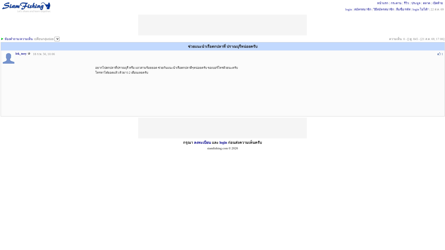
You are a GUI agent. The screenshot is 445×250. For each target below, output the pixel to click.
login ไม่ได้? (421, 9)
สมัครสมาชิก (362, 9)
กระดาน (396, 3)
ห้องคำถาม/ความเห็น (19, 39)
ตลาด (426, 3)
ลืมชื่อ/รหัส (403, 9)
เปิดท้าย (438, 3)
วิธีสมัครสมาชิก (383, 9)
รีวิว (406, 3)
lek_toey (21, 53)
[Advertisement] (222, 128)
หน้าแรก (382, 3)
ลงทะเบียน (202, 142)
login (348, 9)
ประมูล (415, 3)
